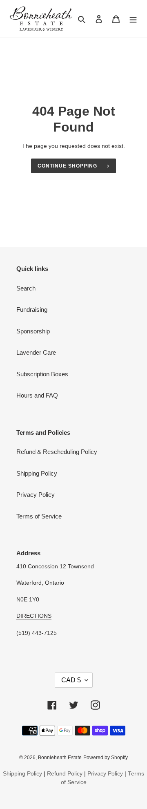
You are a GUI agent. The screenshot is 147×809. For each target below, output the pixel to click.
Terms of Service (39, 516)
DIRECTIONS (33, 615)
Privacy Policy (35, 494)
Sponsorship (33, 331)
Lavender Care (36, 352)
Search (26, 288)
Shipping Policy (36, 473)
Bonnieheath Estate (60, 757)
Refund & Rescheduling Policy (56, 451)
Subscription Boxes (42, 374)
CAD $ (71, 680)
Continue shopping (67, 166)
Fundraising (31, 309)
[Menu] (133, 19)
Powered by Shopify (105, 757)
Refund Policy (64, 774)
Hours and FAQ (37, 395)
